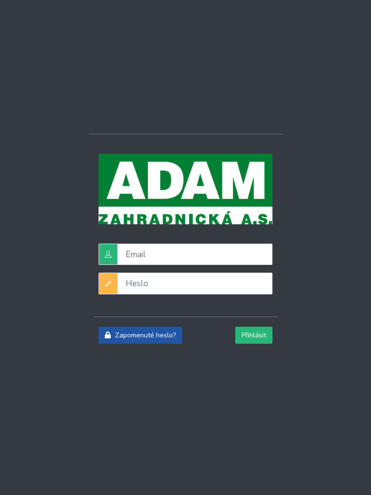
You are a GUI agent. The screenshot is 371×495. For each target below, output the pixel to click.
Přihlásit (254, 335)
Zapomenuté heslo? (144, 335)
